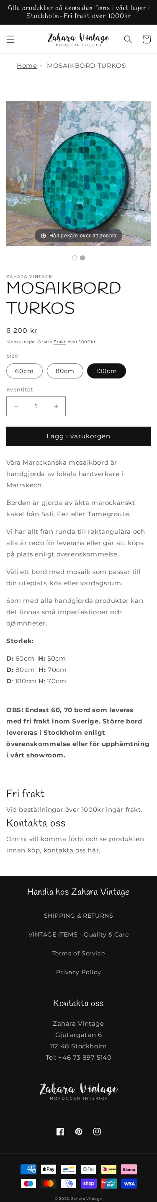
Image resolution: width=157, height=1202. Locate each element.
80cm (65, 371)
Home (27, 65)
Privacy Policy (78, 972)
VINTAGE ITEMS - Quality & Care (78, 934)
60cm (24, 371)
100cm (106, 371)
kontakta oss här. (72, 850)
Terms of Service (78, 953)
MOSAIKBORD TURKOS (86, 65)
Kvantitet (19, 389)
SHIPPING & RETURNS (78, 915)
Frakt (60, 342)
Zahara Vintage (86, 1199)
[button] (10, 39)
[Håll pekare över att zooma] (78, 173)
